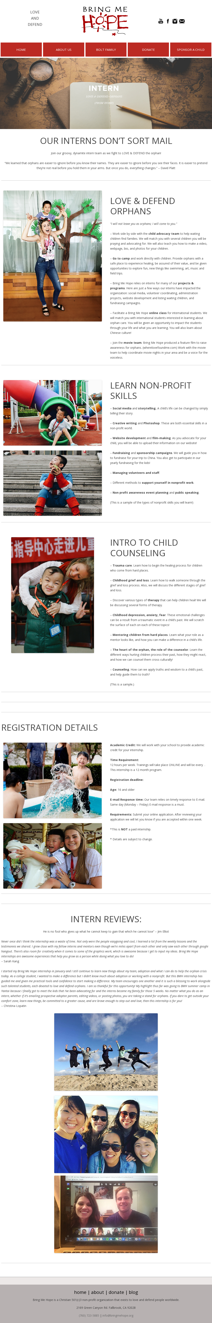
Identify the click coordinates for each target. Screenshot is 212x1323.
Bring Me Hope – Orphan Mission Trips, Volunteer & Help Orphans (105, 21)
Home (21, 49)
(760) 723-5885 (89, 1315)
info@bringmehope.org (117, 1315)
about (97, 1292)
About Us (63, 49)
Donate (148, 49)
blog (133, 1292)
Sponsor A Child (191, 49)
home (80, 1292)
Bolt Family (106, 49)
